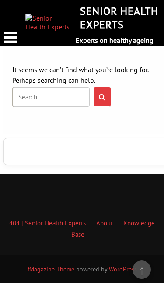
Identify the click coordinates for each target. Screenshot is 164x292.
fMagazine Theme (51, 269)
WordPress (123, 269)
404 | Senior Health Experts (47, 223)
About (104, 223)
